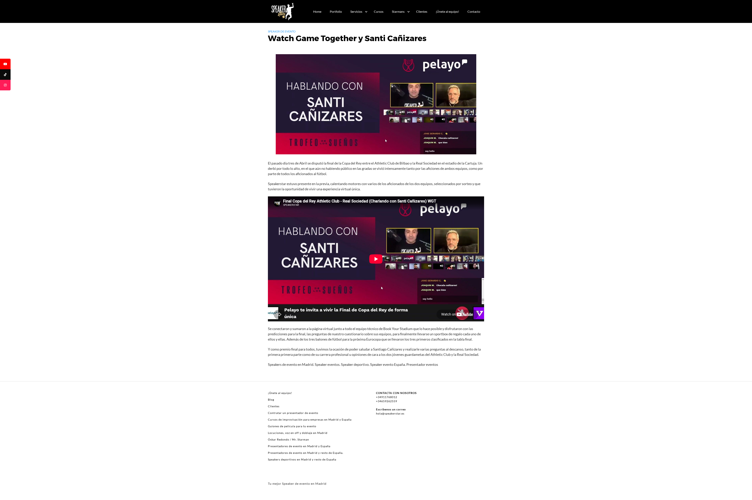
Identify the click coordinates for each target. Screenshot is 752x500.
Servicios (356, 11)
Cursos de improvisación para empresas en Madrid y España (310, 419)
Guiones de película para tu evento (292, 426)
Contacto (473, 11)
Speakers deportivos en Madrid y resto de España (302, 459)
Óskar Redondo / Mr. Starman (288, 439)
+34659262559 (386, 401)
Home (317, 11)
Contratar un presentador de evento (293, 413)
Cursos (378, 11)
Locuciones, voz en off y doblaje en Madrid (297, 432)
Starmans (398, 11)
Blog (271, 399)
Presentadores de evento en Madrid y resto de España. (305, 452)
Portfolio (336, 11)
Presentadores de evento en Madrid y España (299, 446)
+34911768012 (386, 397)
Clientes (421, 11)
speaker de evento (282, 31)
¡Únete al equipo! (447, 11)
